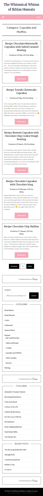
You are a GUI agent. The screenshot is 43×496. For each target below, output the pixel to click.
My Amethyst (9, 422)
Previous (14, 266)
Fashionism (9, 325)
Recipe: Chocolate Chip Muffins (21, 226)
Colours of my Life (11, 407)
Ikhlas (32, 55)
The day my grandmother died (15, 450)
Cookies (9, 348)
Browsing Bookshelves (13, 397)
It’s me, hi (8, 470)
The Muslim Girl (10, 437)
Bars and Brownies (12, 338)
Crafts (7, 320)
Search (8, 290)
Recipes (7, 335)
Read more (21, 79)
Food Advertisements (24, 279)
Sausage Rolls (10, 455)
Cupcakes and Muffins (14, 353)
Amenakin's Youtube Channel (15, 392)
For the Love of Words (13, 417)
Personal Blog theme (28, 493)
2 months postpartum (12, 460)
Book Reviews (10, 315)
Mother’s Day (10, 465)
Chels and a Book (11, 402)
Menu (38, 17)
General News (10, 330)
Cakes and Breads (12, 343)
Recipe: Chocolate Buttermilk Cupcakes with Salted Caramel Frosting (21, 47)
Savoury (9, 363)
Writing (7, 368)
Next (30, 266)
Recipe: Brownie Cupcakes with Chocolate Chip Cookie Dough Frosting (21, 136)
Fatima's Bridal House (12, 412)
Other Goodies (11, 358)
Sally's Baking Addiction (13, 427)
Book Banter (9, 310)
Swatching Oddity (11, 432)
